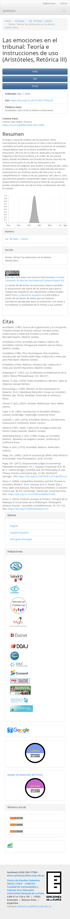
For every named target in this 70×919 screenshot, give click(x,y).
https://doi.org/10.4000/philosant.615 (28, 508)
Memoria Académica (32, 295)
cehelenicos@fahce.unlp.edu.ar (34, 906)
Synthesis (9, 11)
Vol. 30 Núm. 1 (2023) (40, 21)
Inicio (8, 21)
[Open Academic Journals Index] (20, 680)
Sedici (15, 295)
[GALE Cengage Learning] (19, 664)
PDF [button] (35, 78)
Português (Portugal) (21, 539)
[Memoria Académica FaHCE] (21, 708)
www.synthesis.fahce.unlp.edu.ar (25, 875)
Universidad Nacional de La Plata (25, 893)
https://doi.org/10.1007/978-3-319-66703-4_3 (43, 476)
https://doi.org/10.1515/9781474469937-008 (31, 494)
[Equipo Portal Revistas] (35, 787)
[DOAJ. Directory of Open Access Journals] (19, 645)
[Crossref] (19, 672)
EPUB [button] (35, 86)
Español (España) (19, 532)
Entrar (64, 3)
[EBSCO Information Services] (14, 655)
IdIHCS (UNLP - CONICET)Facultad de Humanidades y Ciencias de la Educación (22, 887)
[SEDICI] (19, 699)
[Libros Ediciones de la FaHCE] (35, 753)
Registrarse (49, 3)
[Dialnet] (18, 635)
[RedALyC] (18, 605)
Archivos (19, 21)
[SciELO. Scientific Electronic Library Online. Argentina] (18, 621)
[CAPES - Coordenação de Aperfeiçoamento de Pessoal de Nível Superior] (14, 589)
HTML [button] (35, 71)
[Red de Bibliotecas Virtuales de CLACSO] (20, 689)
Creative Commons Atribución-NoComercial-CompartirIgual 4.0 (34, 279)
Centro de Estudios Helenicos (23, 880)
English (14, 525)
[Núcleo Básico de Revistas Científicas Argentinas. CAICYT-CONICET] (16, 565)
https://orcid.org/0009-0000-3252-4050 (23, 125)
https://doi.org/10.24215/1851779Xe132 (32, 100)
